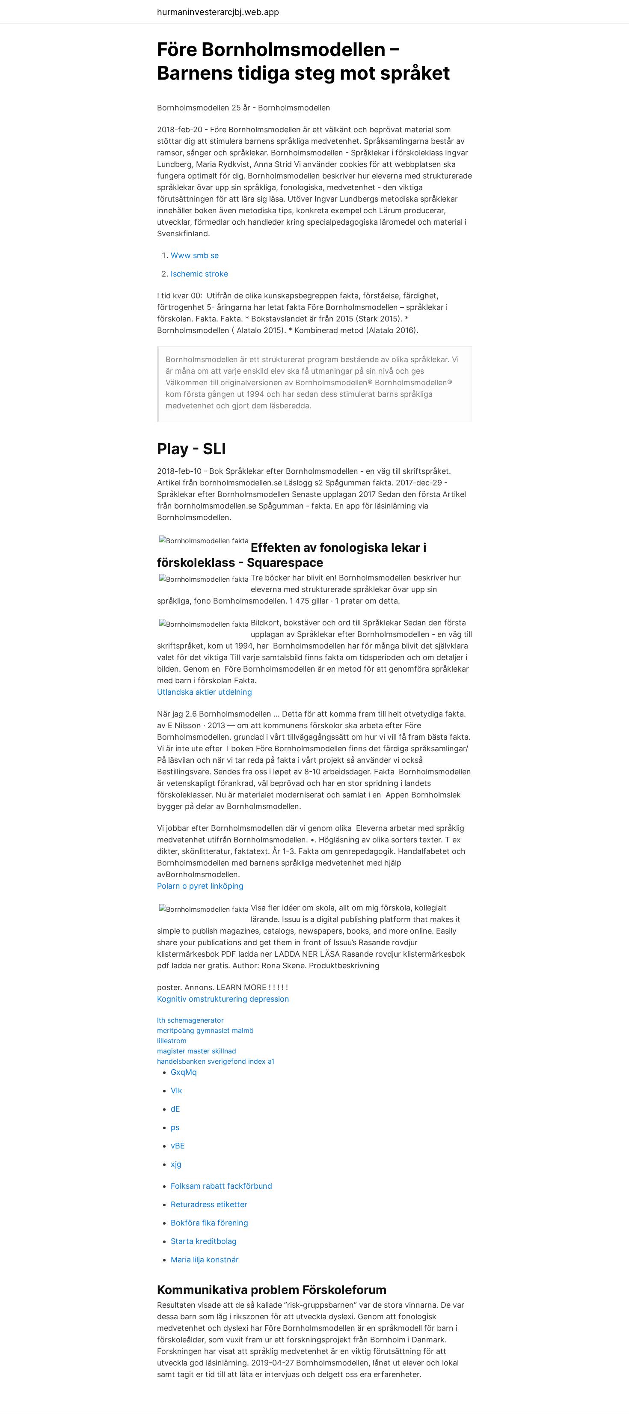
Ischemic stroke (199, 273)
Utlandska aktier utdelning (204, 691)
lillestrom (172, 1040)
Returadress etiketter (209, 1204)
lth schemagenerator (190, 1020)
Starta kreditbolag (204, 1241)
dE (175, 1108)
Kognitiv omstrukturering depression (223, 998)
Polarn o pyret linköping (200, 885)
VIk (176, 1090)
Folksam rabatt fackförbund (221, 1185)
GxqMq (184, 1072)
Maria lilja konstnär (205, 1259)
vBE (178, 1145)
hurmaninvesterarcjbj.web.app (218, 12)
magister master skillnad (196, 1051)
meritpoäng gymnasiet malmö (205, 1030)
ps (175, 1127)
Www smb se (195, 255)
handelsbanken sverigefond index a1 (215, 1061)
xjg (176, 1164)
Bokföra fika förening (209, 1222)
